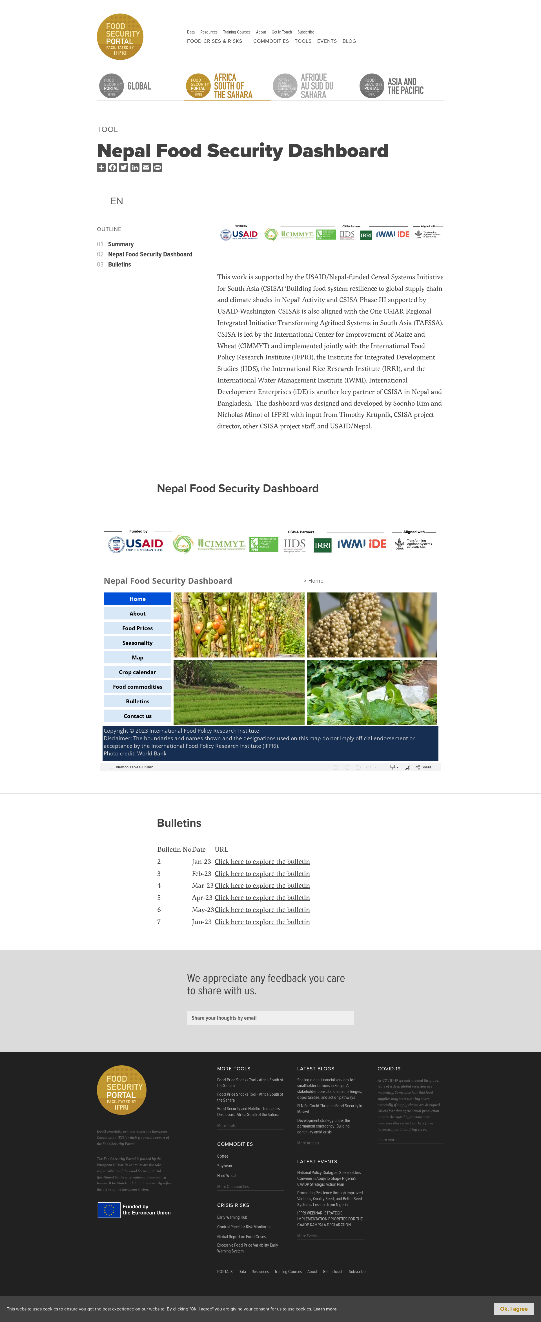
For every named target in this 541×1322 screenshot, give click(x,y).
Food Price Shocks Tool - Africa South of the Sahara (250, 1083)
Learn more (325, 1309)
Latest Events (317, 1162)
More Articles (308, 1143)
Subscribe (306, 32)
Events (327, 41)
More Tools (233, 1069)
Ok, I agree (514, 1309)
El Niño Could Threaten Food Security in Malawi (329, 1109)
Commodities (271, 41)
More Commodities (233, 1187)
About (261, 32)
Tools (303, 41)
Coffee (222, 1156)
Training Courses (236, 32)
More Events (307, 1236)
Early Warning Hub (232, 1217)
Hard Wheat (226, 1176)
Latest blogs (315, 1069)
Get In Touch (282, 32)
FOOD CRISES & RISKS (214, 41)
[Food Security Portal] (120, 36)
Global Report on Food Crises (241, 1237)
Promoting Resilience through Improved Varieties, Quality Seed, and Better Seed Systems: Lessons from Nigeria (330, 1199)
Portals (225, 1272)
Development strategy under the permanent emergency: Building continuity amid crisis (323, 1126)
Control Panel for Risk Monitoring (244, 1227)
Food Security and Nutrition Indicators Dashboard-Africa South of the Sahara (248, 1112)
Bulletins (119, 264)
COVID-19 (389, 1069)
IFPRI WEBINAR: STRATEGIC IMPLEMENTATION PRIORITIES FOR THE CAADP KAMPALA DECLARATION (330, 1219)
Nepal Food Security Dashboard (150, 254)
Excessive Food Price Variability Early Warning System (247, 1248)
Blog (349, 41)
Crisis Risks (233, 1205)
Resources (209, 32)
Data (191, 32)
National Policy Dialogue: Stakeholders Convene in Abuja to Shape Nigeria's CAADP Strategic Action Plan (329, 1178)
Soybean (224, 1166)
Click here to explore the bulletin (262, 861)
